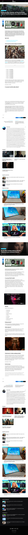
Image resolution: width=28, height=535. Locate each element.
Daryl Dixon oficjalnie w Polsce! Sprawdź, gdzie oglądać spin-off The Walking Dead (7, 160)
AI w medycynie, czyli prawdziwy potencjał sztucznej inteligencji (14, 518)
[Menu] (2, 1)
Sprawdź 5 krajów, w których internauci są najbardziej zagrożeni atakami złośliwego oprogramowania (8, 386)
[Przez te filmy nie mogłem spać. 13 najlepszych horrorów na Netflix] (8, 411)
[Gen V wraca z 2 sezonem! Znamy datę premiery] (20, 154)
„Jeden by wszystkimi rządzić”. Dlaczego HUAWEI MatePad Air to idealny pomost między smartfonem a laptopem (14, 204)
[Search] (25, 1)
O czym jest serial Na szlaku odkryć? (11, 41)
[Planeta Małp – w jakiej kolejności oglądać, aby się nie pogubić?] (8, 422)
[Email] (3, 26)
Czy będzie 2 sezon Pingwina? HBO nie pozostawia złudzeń (7, 170)
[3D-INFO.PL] (14, 1)
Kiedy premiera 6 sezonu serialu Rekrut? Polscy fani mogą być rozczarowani (14, 184)
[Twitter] (3, 22)
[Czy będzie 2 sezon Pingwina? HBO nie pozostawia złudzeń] (8, 165)
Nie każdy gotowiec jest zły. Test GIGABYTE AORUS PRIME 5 (12, 237)
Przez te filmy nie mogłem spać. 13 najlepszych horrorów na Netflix (7, 416)
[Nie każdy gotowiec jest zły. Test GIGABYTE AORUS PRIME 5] (14, 229)
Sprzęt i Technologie (5, 190)
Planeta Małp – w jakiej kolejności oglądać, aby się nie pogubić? (6, 427)
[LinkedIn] (3, 24)
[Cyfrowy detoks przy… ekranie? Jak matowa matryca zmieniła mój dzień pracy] (14, 213)
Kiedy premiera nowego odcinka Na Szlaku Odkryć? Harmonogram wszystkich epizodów (19, 386)
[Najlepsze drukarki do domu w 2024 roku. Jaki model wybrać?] (4, 506)
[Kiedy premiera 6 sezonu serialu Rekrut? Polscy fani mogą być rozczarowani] (4, 185)
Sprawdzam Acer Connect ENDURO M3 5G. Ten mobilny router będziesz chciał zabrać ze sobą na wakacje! (15, 515)
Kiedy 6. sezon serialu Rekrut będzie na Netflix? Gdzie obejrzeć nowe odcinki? (15, 177)
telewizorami (7, 393)
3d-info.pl (15, 532)
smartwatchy (23, 129)
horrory (15, 395)
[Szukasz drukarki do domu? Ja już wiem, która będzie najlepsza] (4, 502)
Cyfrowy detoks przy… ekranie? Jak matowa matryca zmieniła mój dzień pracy (14, 477)
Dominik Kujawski (5, 238)
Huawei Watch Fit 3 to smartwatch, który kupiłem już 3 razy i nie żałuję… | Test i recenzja (15, 522)
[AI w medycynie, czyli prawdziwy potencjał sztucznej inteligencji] (4, 519)
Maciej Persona (5, 205)
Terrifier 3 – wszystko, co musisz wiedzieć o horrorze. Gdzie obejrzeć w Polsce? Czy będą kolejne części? (19, 417)
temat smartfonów (19, 129)
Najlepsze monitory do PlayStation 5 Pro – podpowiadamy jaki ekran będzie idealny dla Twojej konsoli (15, 509)
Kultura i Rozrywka (3, 10)
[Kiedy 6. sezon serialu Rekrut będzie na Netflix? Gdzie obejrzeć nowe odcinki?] (4, 178)
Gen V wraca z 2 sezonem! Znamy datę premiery (19, 159)
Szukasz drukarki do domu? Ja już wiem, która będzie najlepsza (14, 501)
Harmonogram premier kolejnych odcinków (12, 40)
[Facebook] (3, 21)
